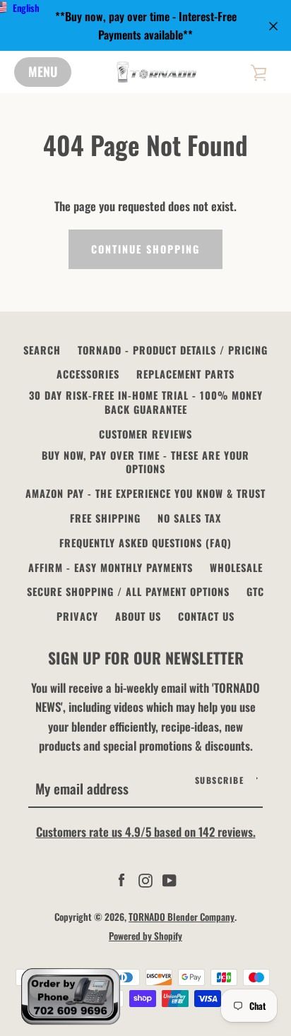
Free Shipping (105, 518)
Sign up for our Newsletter (146, 657)
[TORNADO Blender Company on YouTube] (169, 879)
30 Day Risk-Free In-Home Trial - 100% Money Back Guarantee (146, 402)
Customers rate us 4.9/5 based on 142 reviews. (146, 831)
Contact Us (206, 616)
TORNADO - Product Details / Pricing (173, 350)
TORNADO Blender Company (181, 917)
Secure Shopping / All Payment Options (128, 591)
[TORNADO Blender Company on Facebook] (121, 879)
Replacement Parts (185, 374)
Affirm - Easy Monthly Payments (110, 567)
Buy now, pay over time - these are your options (145, 462)
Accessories (88, 374)
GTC (255, 591)
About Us (138, 616)
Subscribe (219, 780)
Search (42, 350)
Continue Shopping (145, 249)
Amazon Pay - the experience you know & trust (145, 493)
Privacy (77, 616)
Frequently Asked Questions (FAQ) (145, 542)
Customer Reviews (145, 434)
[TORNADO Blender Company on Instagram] (145, 879)
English (26, 8)
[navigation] (42, 72)
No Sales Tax (189, 518)
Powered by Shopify (145, 936)
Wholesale (236, 567)
